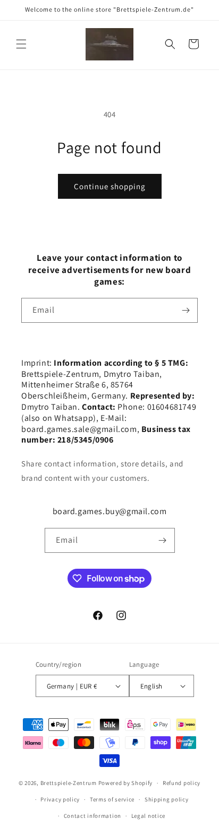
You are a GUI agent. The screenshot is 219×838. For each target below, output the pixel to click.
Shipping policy (167, 799)
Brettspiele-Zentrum (68, 783)
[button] (21, 44)
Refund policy (181, 783)
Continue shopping (110, 186)
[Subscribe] (185, 310)
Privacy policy (60, 799)
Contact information (92, 815)
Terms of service (112, 799)
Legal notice (148, 815)
